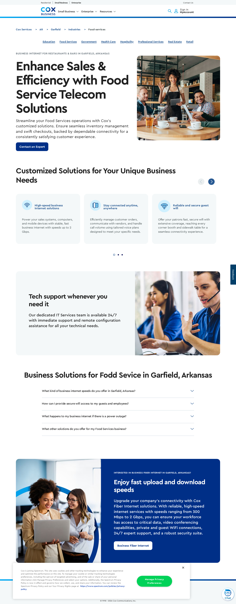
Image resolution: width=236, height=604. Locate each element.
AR (41, 29)
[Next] (211, 181)
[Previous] (201, 181)
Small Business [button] (66, 11)
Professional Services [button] (150, 41)
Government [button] (89, 41)
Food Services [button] (68, 41)
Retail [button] (189, 41)
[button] (170, 11)
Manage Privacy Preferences (154, 581)
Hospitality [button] (127, 41)
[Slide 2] (118, 254)
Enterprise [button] (87, 11)
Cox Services (24, 29)
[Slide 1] (114, 254)
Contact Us (188, 3)
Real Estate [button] (175, 41)
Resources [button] (106, 11)
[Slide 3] (122, 254)
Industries (74, 29)
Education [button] (49, 41)
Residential (46, 3)
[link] (32, 146)
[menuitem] (68, 12)
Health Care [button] (108, 41)
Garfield (56, 29)
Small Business (61, 3)
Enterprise (76, 3)
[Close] (183, 567)
